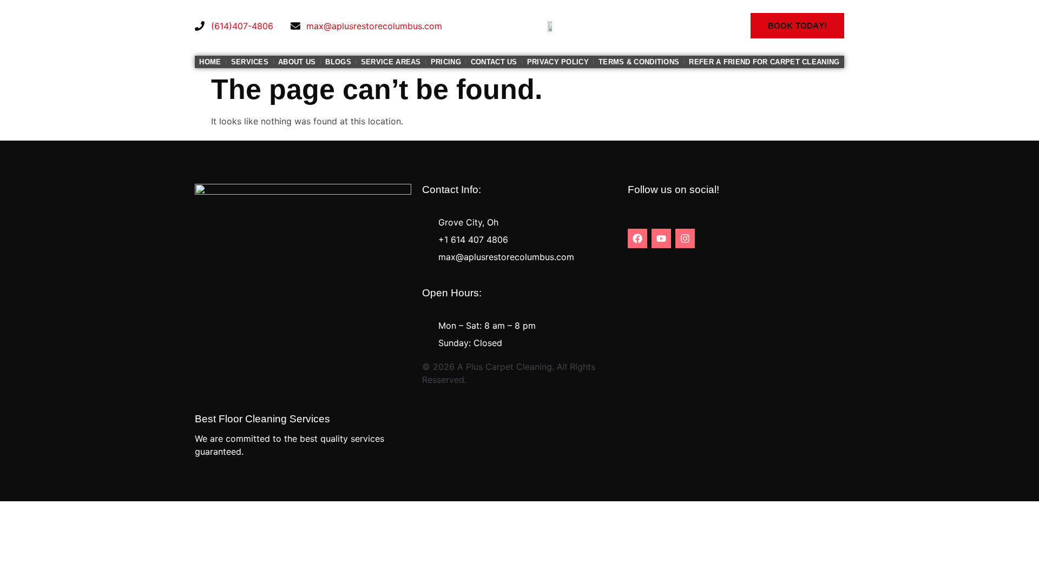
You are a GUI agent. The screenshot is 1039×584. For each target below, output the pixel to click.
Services (249, 62)
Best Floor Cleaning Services (262, 418)
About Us (296, 62)
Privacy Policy (558, 62)
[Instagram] (685, 238)
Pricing (446, 62)
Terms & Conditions (639, 62)
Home (210, 62)
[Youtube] (661, 238)
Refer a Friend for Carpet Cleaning (764, 62)
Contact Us (494, 62)
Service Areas (391, 62)
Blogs (338, 62)
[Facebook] (637, 238)
